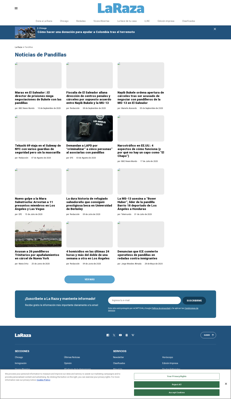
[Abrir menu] (16, 8)
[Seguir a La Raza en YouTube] (120, 335)
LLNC (147, 21)
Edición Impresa (170, 363)
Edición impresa (166, 21)
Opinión (68, 363)
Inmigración (21, 363)
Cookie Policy (43, 380)
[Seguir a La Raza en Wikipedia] (133, 335)
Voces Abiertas (102, 21)
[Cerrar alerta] (214, 29)
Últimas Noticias (72, 357)
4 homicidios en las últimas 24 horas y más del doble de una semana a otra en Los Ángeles (88, 255)
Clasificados (188, 21)
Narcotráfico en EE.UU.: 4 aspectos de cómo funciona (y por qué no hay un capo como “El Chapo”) (141, 151)
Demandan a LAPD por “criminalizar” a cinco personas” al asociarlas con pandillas (89, 149)
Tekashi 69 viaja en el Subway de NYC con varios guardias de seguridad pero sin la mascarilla (38, 149)
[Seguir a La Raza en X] (114, 335)
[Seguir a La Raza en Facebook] (108, 335)
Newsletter (118, 357)
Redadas (81, 21)
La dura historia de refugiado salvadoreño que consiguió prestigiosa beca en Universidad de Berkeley (89, 204)
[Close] (226, 383)
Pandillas (29, 47)
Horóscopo (167, 357)
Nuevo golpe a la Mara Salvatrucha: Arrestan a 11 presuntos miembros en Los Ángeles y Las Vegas (35, 204)
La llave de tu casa (127, 21)
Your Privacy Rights (176, 376)
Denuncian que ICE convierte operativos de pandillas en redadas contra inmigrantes (138, 255)
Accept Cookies (177, 392)
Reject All (176, 384)
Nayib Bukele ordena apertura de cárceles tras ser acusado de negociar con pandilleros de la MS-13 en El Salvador (141, 98)
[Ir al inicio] (27, 335)
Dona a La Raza (44, 21)
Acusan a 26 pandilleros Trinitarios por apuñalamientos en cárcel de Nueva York (37, 255)
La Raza (18, 47)
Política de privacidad (161, 308)
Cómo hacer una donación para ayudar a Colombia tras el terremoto (86, 32)
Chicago (64, 21)
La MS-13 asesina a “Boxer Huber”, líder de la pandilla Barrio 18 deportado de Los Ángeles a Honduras (137, 204)
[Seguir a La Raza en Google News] (127, 335)
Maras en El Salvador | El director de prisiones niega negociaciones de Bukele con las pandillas (38, 98)
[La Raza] (121, 8)
